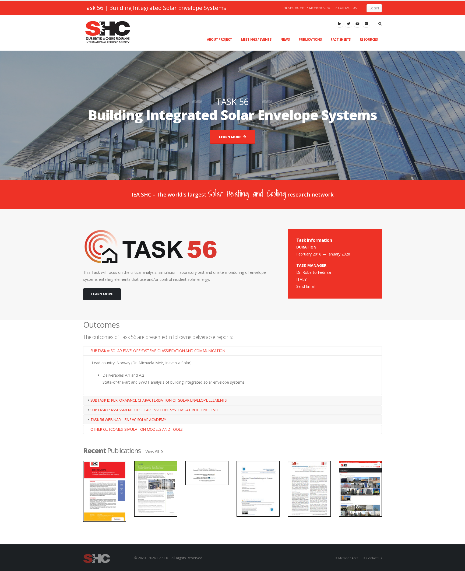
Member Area (319, 8)
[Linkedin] (339, 23)
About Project (219, 39)
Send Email (305, 286)
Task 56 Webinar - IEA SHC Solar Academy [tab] (128, 419)
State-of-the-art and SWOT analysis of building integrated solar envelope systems (174, 382)
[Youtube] (357, 23)
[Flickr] (366, 23)
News (285, 39)
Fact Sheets (341, 39)
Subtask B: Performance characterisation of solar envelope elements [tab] (158, 400)
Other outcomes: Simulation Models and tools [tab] (136, 429)
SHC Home (296, 8)
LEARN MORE (230, 136)
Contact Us (347, 8)
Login (374, 8)
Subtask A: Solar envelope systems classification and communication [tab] (157, 350)
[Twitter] (348, 23)
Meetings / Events (256, 39)
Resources (369, 39)
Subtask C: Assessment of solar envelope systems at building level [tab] (154, 409)
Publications (310, 39)
